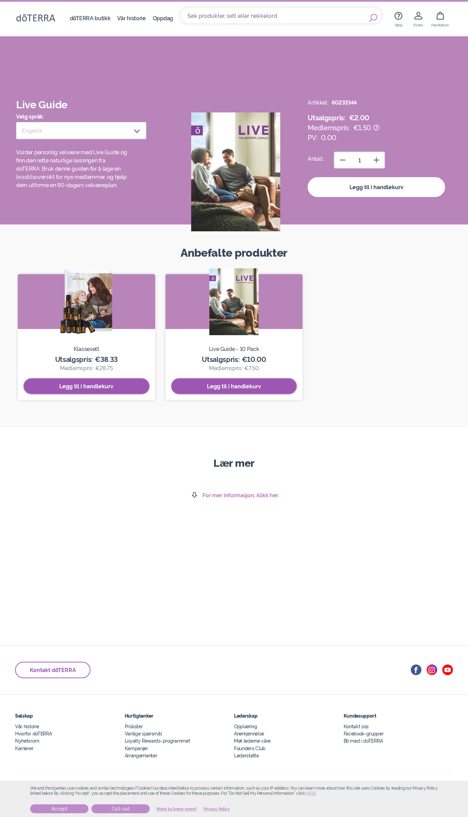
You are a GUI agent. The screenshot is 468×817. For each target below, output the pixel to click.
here (311, 793)
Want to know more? (176, 809)
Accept (59, 809)
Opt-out (121, 809)
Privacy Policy (217, 809)
